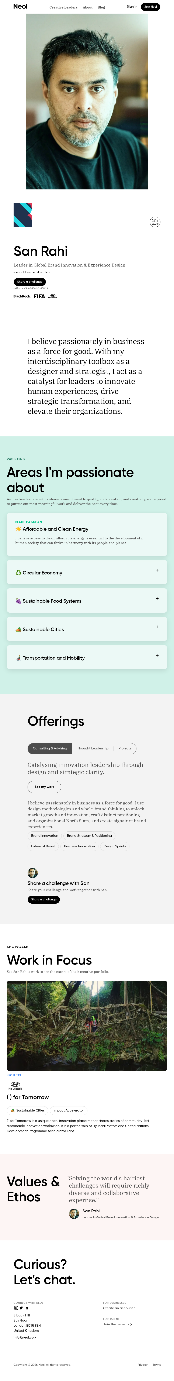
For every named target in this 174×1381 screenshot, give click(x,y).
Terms (157, 1364)
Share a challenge (29, 281)
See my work (44, 787)
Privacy (142, 1364)
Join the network (116, 1324)
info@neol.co (24, 1337)
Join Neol (150, 6)
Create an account (118, 1308)
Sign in (132, 6)
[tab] (87, 525)
